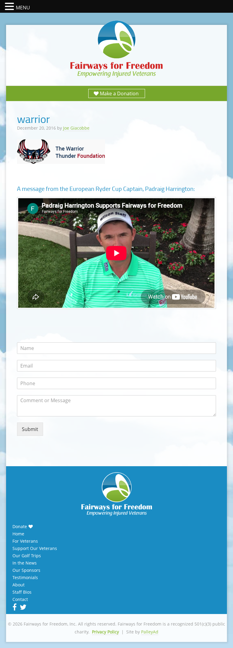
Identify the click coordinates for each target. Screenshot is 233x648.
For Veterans (25, 541)
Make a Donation (119, 93)
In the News (24, 563)
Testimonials (25, 577)
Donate (19, 526)
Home (18, 534)
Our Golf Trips (26, 555)
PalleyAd (149, 632)
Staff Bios (22, 592)
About (18, 585)
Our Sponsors (26, 570)
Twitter (22, 607)
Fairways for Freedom (116, 49)
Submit (30, 429)
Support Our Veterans (34, 548)
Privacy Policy (105, 632)
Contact (20, 599)
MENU (23, 7)
